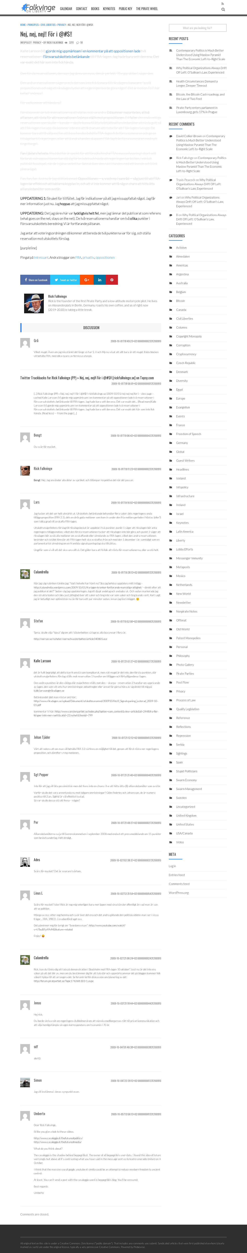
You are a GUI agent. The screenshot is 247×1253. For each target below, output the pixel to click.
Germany (182, 442)
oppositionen (105, 257)
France (180, 425)
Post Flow (182, 682)
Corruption (183, 345)
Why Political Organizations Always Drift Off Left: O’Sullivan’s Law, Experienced (198, 184)
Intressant (41, 257)
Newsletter (183, 602)
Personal (182, 647)
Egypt (179, 389)
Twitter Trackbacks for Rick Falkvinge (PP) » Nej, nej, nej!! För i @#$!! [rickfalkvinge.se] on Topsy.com (87, 377)
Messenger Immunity (189, 558)
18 (81, 42)
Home (23, 25)
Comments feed (179, 883)
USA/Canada (184, 833)
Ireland (180, 505)
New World (183, 593)
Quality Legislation (187, 709)
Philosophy (183, 655)
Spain (179, 762)
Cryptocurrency (186, 354)
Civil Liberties (48, 25)
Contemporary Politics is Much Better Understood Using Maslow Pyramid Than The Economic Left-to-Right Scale (200, 55)
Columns (181, 327)
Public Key (125, 8)
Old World (182, 629)
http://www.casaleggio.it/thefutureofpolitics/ (58, 1138)
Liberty (180, 540)
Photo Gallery (185, 664)
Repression (183, 735)
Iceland (181, 478)
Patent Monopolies (188, 638)
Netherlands (184, 584)
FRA (78, 257)
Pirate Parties (185, 673)
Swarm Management (189, 789)
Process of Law (185, 700)
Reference (183, 718)
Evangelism (183, 407)
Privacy (62, 25)
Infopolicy (25, 42)
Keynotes (109, 8)
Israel (180, 513)
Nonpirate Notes (186, 611)
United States (185, 824)
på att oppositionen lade (122, 51)
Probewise (139, 1247)
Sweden (181, 797)
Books (95, 8)
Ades (37, 859)
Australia (182, 283)
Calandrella (41, 571)
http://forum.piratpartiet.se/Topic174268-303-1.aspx (63, 981)
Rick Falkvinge (55, 42)
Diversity (182, 380)
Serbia (180, 744)
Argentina (182, 274)
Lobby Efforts (184, 549)
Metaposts (183, 567)
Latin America (184, 531)
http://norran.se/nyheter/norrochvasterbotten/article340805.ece (70, 638)
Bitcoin (180, 300)
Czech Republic (185, 363)
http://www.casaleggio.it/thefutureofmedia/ (58, 1142)
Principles (33, 25)
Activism (181, 247)
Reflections (183, 726)
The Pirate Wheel (147, 8)
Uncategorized (185, 806)
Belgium (181, 292)
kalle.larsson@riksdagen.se (49, 690)
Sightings (181, 753)
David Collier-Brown (189, 136)
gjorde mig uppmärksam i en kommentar (75, 51)
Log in (172, 866)
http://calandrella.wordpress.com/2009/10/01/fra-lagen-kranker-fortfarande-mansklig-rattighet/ (88, 587)
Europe (180, 398)
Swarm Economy (186, 780)
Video (180, 842)
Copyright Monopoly (189, 336)
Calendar (66, 8)
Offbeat (181, 620)
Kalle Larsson (42, 660)
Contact (81, 8)
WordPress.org (179, 892)
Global (180, 451)
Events (180, 416)
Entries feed (177, 875)
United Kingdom (186, 815)
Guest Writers (185, 460)
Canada (181, 309)
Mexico (180, 576)
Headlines (182, 469)
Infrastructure (185, 496)
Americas (182, 265)
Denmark (182, 371)
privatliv (88, 257)
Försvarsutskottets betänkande (66, 56)
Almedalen (183, 256)
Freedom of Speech (188, 434)
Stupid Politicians (186, 771)
